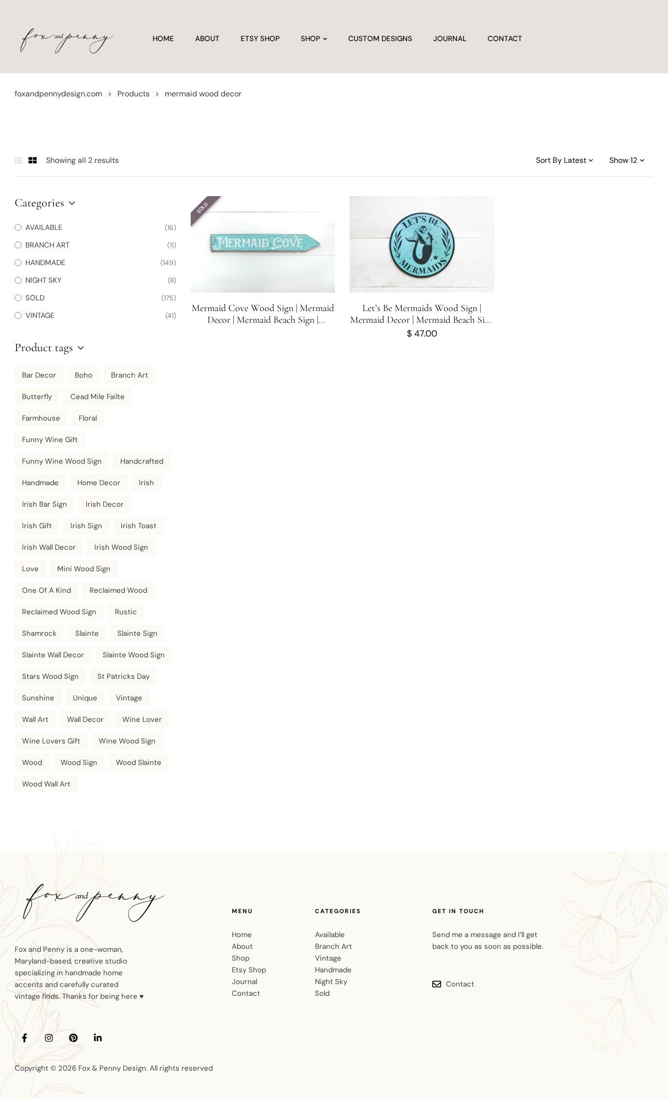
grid (32, 160)
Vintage (129, 698)
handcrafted (141, 461)
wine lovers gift (51, 741)
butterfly (37, 397)
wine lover (142, 719)
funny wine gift (50, 440)
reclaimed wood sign (59, 612)
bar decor (39, 375)
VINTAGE (39, 315)
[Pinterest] (73, 1038)
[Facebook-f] (24, 1038)
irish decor (105, 504)
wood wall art (46, 784)
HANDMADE (45, 263)
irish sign (86, 526)
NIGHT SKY (43, 280)
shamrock (39, 633)
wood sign (79, 762)
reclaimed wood (118, 590)
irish (146, 483)
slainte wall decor (53, 655)
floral (88, 418)
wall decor (85, 719)
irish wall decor (49, 547)
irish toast (138, 526)
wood (32, 762)
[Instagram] (49, 1038)
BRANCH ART (47, 245)
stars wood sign (50, 676)
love (30, 569)
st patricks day (123, 676)
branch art (129, 375)
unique (85, 698)
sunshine (38, 698)
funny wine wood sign (62, 461)
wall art (35, 719)
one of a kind (46, 590)
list (18, 160)
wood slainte (138, 762)
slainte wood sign (134, 655)
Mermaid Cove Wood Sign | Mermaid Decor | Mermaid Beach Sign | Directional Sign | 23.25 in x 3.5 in (263, 319)
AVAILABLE (43, 227)
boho (83, 375)
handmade (40, 483)
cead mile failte (97, 397)
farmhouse (41, 418)
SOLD (35, 298)
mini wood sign (84, 569)
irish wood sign (121, 547)
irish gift (37, 526)
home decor (98, 483)
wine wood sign (127, 741)
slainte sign (137, 633)
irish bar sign (44, 504)
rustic (126, 612)
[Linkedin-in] (98, 1038)
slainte (87, 633)
